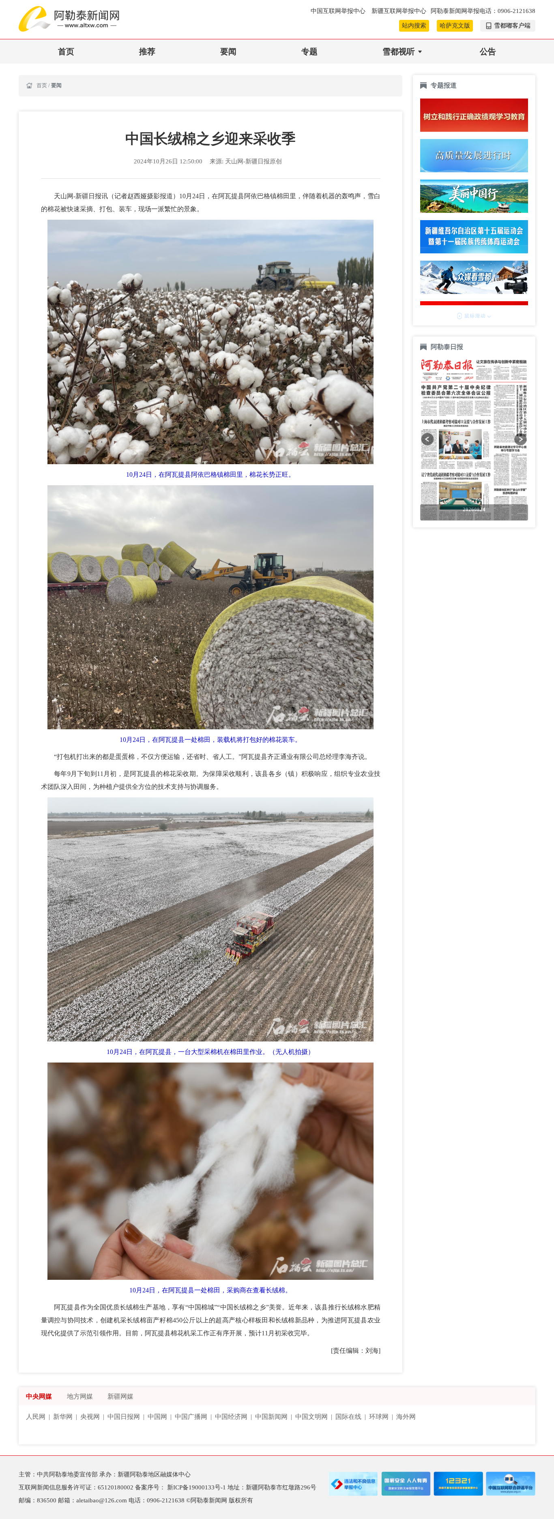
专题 (309, 51)
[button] (427, 439)
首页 (66, 51)
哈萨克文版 (455, 25)
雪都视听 (398, 51)
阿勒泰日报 (448, 347)
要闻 (228, 51)
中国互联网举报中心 (339, 11)
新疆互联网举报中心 (398, 11)
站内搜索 (414, 25)
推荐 (147, 51)
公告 (488, 51)
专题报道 (444, 85)
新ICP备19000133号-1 (197, 1487)
